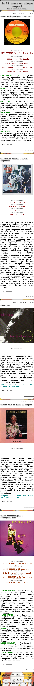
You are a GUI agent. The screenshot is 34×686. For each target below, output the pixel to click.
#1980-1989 (9, 144)
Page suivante (26, 674)
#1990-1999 (9, 390)
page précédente (8, 674)
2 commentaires (29, 296)
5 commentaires (29, 150)
